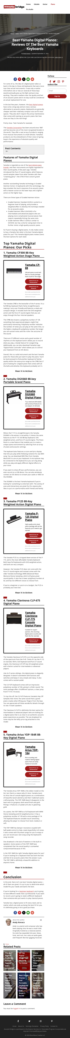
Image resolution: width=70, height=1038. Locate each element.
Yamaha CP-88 (32, 266)
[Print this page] (32, 79)
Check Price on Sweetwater (33, 281)
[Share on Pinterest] (19, 79)
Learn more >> (59, 57)
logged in (16, 1008)
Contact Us (53, 1026)
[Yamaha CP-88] (14, 271)
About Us (21, 1026)
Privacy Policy (44, 1026)
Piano (53, 4)
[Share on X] (24, 79)
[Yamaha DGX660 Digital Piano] (14, 398)
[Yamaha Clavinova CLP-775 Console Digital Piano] (14, 619)
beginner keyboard (27, 891)
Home (28, 4)
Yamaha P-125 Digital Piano (32, 517)
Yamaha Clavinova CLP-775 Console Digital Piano (33, 619)
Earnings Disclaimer (32, 1026)
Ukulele (36, 4)
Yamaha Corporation (14, 128)
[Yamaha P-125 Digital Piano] (14, 520)
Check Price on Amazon (33, 287)
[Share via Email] (28, 79)
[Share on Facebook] (15, 79)
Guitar (45, 4)
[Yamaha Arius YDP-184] (14, 753)
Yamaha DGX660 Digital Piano (33, 394)
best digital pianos (36, 105)
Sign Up (57, 96)
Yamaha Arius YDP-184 (31, 750)
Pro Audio (29, 9)
